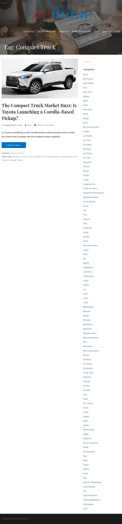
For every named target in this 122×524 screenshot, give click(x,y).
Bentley (86, 96)
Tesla (85, 460)
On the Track (88, 373)
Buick (85, 123)
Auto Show (87, 92)
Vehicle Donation (90, 495)
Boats (85, 105)
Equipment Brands (90, 197)
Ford (85, 215)
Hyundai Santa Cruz (68, 157)
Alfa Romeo (88, 79)
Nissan (86, 355)
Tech (96, 31)
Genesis (86, 219)
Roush (85, 408)
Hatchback (87, 228)
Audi (85, 88)
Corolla (30, 157)
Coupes (86, 175)
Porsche (86, 390)
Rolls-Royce (88, 403)
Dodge (86, 180)
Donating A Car (89, 184)
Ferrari (85, 206)
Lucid (85, 298)
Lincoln (86, 285)
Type (85, 478)
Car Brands (87, 136)
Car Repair (87, 144)
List (84, 289)
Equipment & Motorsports (93, 193)
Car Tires (87, 158)
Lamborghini (88, 267)
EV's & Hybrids (89, 202)
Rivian (85, 399)
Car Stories (87, 153)
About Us (107, 31)
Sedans (86, 416)
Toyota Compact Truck (12, 160)
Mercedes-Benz (90, 333)
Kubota (86, 263)
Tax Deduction (89, 451)
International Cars (90, 245)
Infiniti (85, 241)
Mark (29, 125)
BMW (85, 101)
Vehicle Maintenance (91, 500)
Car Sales (87, 149)
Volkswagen (88, 504)
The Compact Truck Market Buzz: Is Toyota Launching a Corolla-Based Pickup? (39, 111)
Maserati (86, 311)
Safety (86, 412)
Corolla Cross (40, 157)
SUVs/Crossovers (90, 443)
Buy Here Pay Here (91, 127)
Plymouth (87, 377)
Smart (85, 421)
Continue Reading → (13, 145)
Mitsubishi (87, 346)
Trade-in (86, 469)
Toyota (14, 153)
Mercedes (87, 329)
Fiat (84, 210)
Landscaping (88, 276)
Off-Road (87, 359)
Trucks (21, 153)
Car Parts (87, 140)
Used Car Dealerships (92, 482)
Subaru (86, 434)
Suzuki (86, 447)
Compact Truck (19, 157)
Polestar (86, 381)
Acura (85, 74)
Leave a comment (45, 125)
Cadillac (86, 131)
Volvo (85, 509)
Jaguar (86, 250)
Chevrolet (87, 162)
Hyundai (86, 237)
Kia (84, 259)
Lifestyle (64, 31)
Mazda (86, 316)
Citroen (86, 171)
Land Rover (87, 272)
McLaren (86, 320)
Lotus (85, 294)
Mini (85, 342)
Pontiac (86, 386)
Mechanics (87, 324)
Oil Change (87, 364)
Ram (85, 395)
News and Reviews (81, 31)
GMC (85, 223)
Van (84, 491)
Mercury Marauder (90, 338)
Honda (85, 232)
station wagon (89, 430)
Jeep (85, 254)
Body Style (28, 31)
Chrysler (86, 166)
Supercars (87, 438)
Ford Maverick (53, 157)
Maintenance (88, 307)
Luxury (86, 302)
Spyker (86, 425)
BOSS (85, 114)
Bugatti (86, 118)
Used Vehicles (89, 487)
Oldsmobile (88, 368)
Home (118, 31)
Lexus (85, 280)
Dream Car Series (46, 31)
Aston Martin (88, 83)
